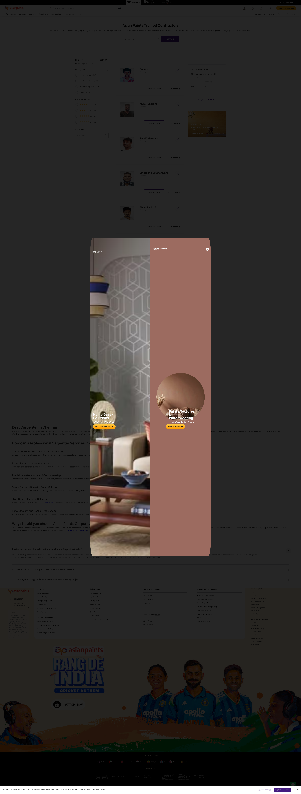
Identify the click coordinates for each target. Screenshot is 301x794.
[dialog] (150, 397)
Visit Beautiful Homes (102, 426)
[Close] (207, 249)
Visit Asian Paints (174, 426)
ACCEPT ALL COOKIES (282, 790)
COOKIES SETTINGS (264, 790)
